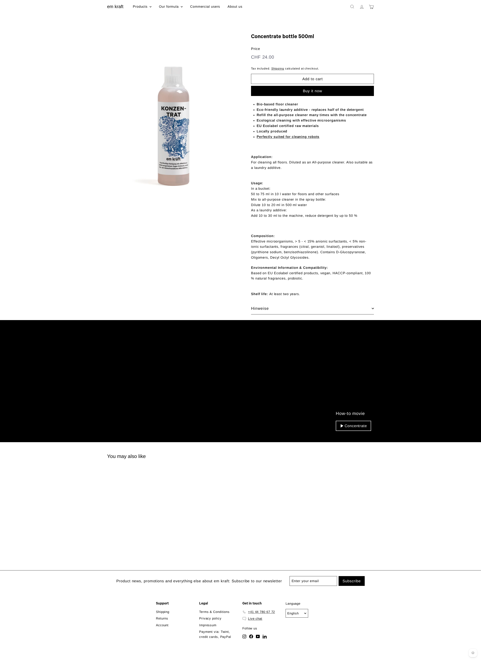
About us (235, 6)
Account (162, 625)
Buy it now (312, 91)
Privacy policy (210, 618)
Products (141, 6)
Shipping (277, 68)
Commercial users (205, 6)
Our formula (169, 6)
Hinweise (260, 308)
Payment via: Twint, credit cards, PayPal (215, 634)
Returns (162, 618)
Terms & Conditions (214, 612)
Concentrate (356, 426)
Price (255, 49)
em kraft (115, 6)
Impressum (207, 625)
